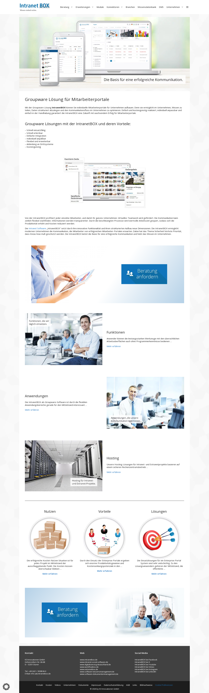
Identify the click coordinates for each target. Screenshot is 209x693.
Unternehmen (173, 7)
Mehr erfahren (114, 346)
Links (135, 685)
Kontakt (39, 685)
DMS (161, 7)
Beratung (64, 7)
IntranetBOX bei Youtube (145, 664)
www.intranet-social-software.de (94, 662)
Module (100, 7)
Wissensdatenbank (147, 7)
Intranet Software (37, 228)
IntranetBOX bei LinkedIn (145, 671)
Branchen (130, 7)
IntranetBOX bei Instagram (146, 669)
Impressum (96, 685)
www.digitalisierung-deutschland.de (95, 664)
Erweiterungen (83, 7)
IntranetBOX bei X (142, 662)
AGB (128, 685)
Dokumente (83, 685)
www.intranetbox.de (88, 659)
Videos (58, 685)
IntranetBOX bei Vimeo (144, 667)
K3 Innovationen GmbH (109, 689)
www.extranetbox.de (89, 669)
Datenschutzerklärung (113, 685)
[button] (187, 7)
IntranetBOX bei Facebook (146, 659)
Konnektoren (113, 7)
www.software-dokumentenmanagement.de (99, 674)
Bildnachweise (146, 685)
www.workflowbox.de (89, 667)
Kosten (49, 685)
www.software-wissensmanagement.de (97, 671)
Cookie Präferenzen (164, 685)
